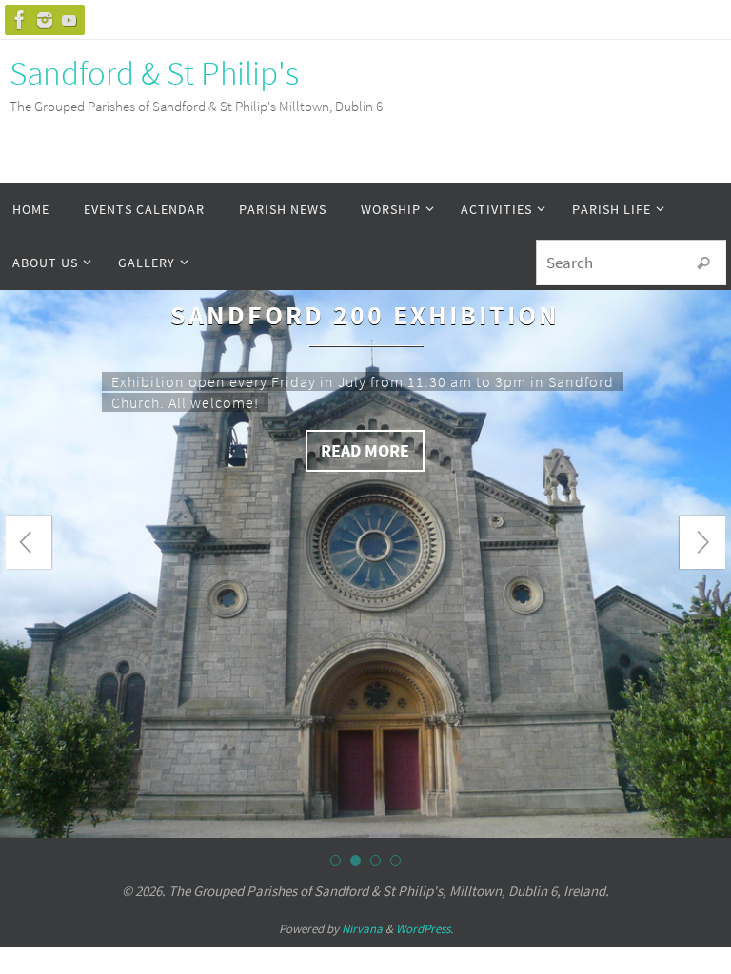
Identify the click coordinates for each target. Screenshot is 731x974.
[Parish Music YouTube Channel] (69, 20)
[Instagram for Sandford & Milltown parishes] (45, 20)
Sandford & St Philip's (154, 73)
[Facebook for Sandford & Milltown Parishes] (20, 20)
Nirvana (362, 792)
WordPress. (424, 792)
